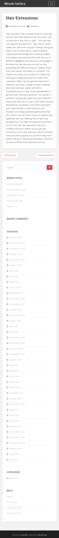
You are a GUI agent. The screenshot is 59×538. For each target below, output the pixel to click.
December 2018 (17, 431)
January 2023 (16, 237)
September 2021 (17, 315)
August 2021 (15, 320)
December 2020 (17, 337)
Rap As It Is (12, 206)
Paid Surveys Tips (15, 200)
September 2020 (17, 354)
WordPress (42, 535)
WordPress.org (13, 513)
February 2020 (16, 393)
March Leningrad (14, 184)
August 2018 (15, 448)
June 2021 (14, 326)
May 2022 (14, 276)
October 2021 (16, 309)
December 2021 (17, 298)
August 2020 (15, 359)
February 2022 (16, 293)
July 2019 (14, 409)
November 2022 (17, 248)
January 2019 (16, 426)
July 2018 (14, 454)
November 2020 (17, 343)
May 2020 (14, 376)
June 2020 (14, 370)
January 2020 (16, 398)
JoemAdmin (34, 26)
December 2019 (17, 404)
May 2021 (14, 332)
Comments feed (14, 507)
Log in (9, 496)
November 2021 (17, 304)
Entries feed (12, 502)
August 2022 (15, 265)
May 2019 (14, 415)
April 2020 (14, 382)
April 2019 (14, 420)
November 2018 (17, 437)
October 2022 (16, 254)
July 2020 (14, 365)
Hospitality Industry (15, 195)
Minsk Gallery (15, 3)
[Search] (49, 167)
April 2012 (14, 459)
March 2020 (15, 387)
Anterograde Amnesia (17, 189)
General (13, 478)
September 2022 (17, 259)
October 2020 (16, 348)
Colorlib (24, 535)
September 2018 (17, 443)
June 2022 (14, 270)
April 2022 (14, 282)
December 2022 (17, 243)
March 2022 (15, 287)
